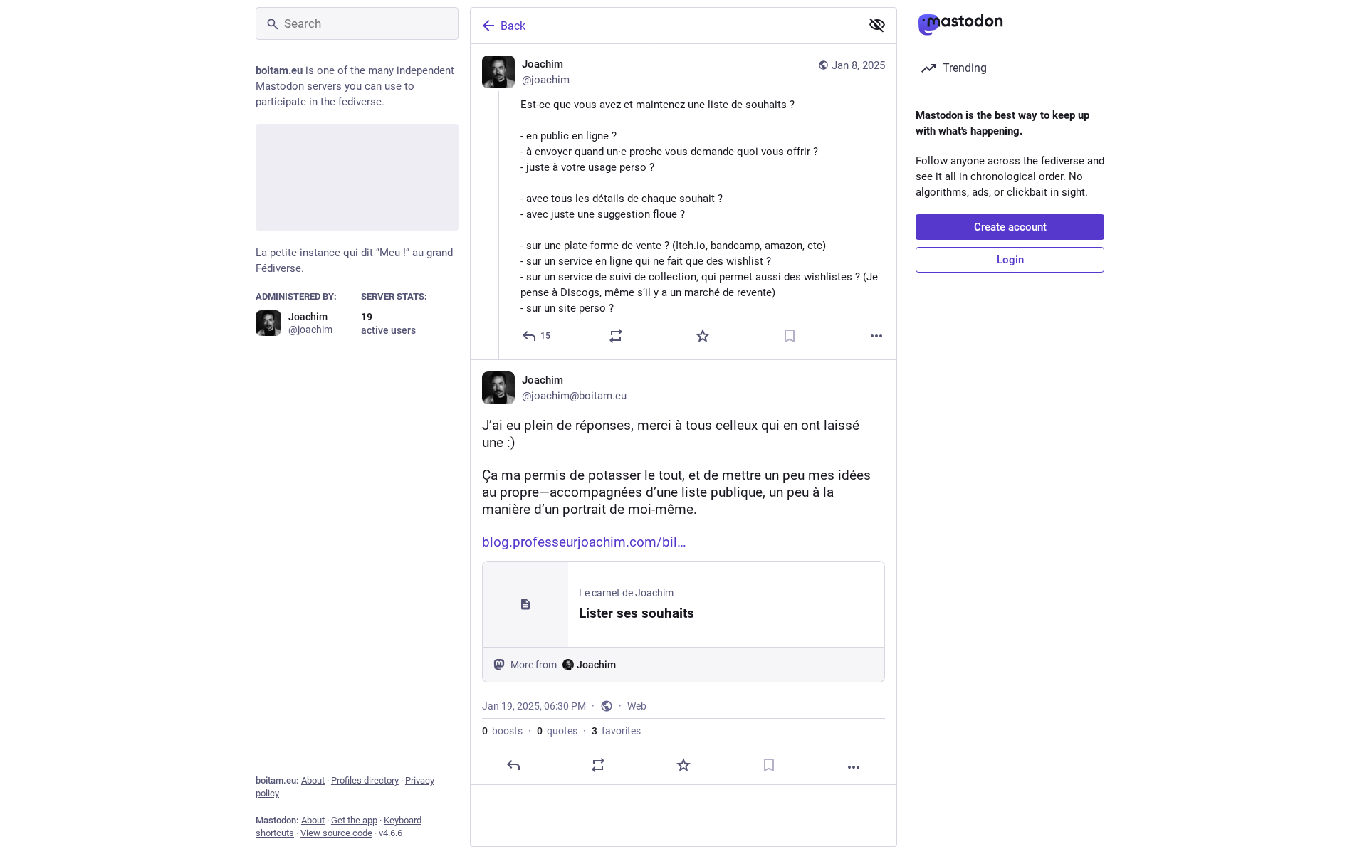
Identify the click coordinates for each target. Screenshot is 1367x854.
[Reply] (513, 765)
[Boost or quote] (615, 335)
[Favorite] (702, 335)
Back (513, 26)
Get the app (354, 820)
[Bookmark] (789, 335)
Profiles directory (365, 780)
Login (1010, 259)
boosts (502, 731)
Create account (1010, 227)
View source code (336, 833)
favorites (616, 731)
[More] (876, 335)
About (313, 780)
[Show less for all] (877, 25)
